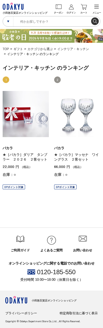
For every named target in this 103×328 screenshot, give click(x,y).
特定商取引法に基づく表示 (79, 313)
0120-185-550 (56, 272)
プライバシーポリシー (21, 313)
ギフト (18, 49)
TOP (6, 49)
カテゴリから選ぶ (40, 49)
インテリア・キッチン (73, 49)
